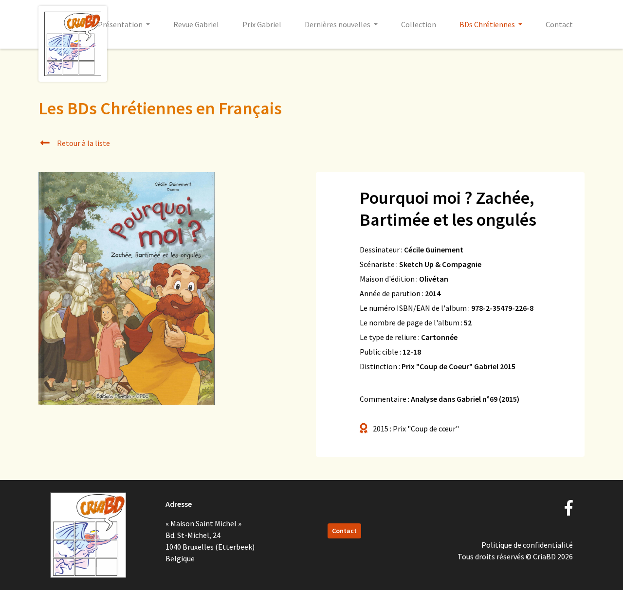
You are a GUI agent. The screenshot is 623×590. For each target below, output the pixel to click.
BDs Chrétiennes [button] (487, 24)
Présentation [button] (121, 24)
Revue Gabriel (196, 24)
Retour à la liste (82, 143)
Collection (418, 24)
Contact (559, 24)
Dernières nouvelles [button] (338, 24)
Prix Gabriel (261, 24)
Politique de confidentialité (527, 545)
